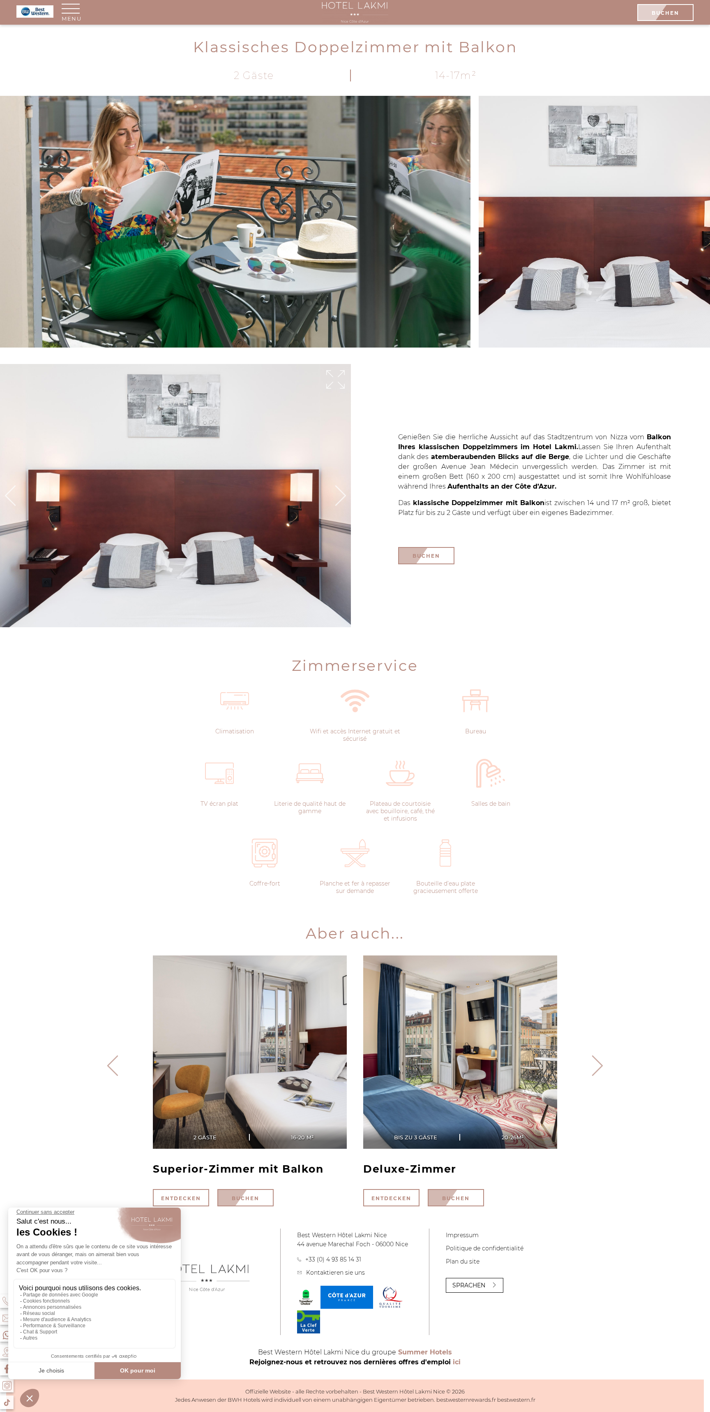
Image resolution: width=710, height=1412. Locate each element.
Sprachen (468, 1285)
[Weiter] (340, 496)
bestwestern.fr (516, 1399)
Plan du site (462, 1261)
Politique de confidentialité (484, 1248)
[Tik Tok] (7, 1402)
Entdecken (181, 1198)
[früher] (597, 1066)
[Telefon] (7, 1301)
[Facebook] (7, 1368)
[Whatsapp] (7, 1335)
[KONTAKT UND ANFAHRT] (7, 1318)
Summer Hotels (425, 1352)
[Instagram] (7, 1385)
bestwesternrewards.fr (466, 1399)
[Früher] (10, 496)
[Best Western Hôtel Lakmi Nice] (355, 12)
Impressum (462, 1235)
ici (457, 1362)
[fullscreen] (335, 380)
